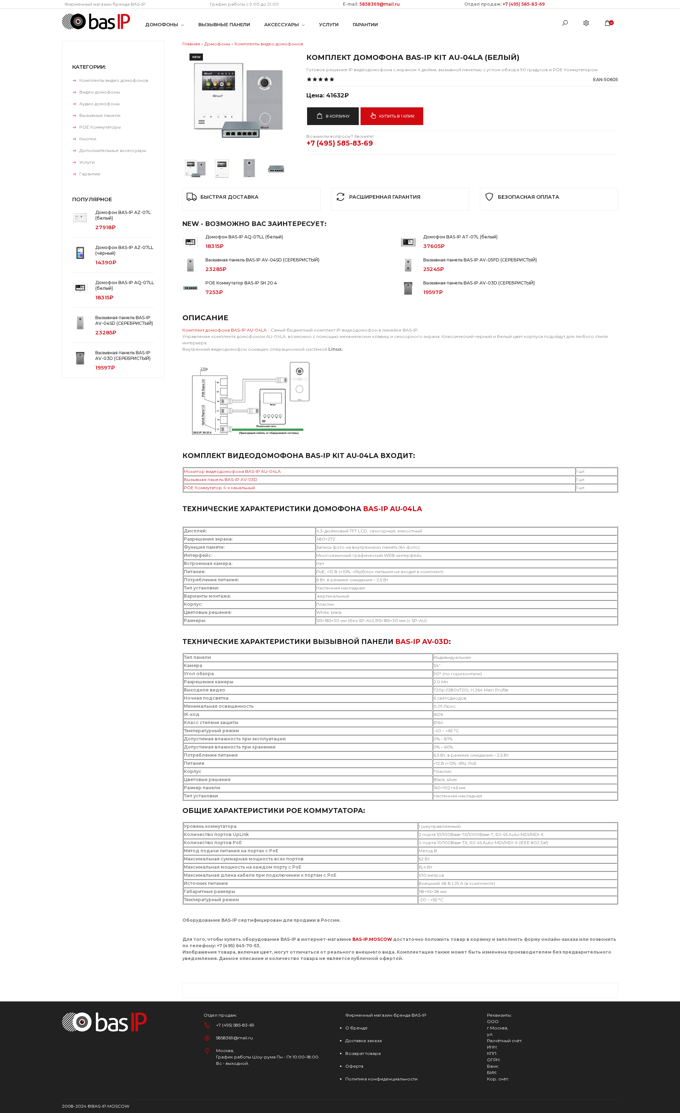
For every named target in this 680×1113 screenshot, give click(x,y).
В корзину (337, 116)
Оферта (354, 1066)
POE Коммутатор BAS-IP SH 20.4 (241, 283)
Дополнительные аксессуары (112, 150)
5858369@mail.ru (379, 4)
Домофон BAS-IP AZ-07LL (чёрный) (124, 250)
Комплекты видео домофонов (113, 80)
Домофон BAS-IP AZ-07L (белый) (123, 215)
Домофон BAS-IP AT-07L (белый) (460, 236)
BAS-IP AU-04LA (392, 509)
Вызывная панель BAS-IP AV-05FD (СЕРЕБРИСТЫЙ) (480, 259)
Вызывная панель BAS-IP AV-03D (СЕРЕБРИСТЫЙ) (479, 283)
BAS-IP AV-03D (422, 642)
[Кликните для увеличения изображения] (235, 99)
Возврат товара (363, 1053)
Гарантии (89, 173)
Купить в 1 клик (396, 116)
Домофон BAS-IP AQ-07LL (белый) (244, 236)
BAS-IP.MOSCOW (372, 939)
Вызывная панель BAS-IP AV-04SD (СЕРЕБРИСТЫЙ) (262, 259)
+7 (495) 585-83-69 (524, 4)
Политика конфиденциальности (381, 1078)
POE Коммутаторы (100, 127)
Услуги (87, 162)
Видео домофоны (99, 92)
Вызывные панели (99, 115)
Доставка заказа (363, 1040)
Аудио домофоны (99, 103)
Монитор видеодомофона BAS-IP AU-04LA (233, 471)
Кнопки (87, 138)
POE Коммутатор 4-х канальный (219, 487)
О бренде (356, 1027)
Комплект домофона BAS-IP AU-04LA (224, 330)
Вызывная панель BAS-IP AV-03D (220, 479)
